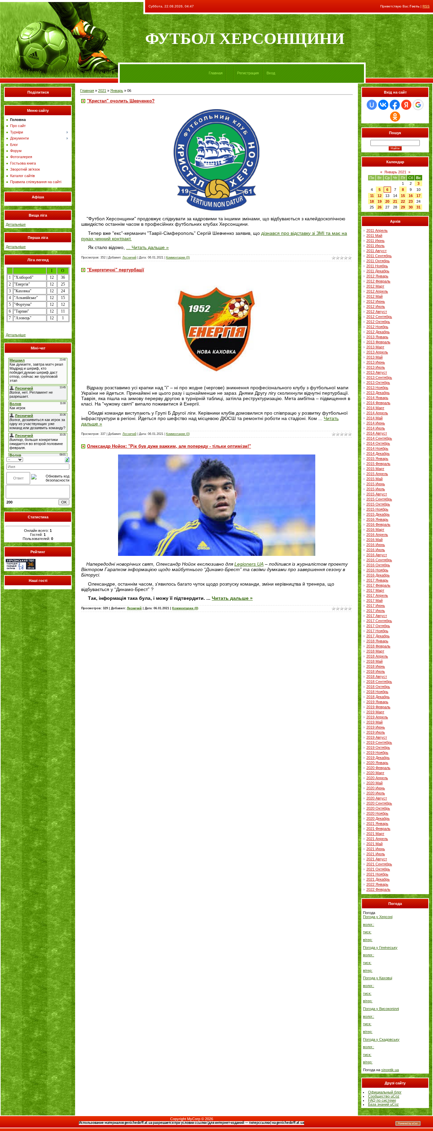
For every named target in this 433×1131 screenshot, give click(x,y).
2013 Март (375, 347)
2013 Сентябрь (379, 377)
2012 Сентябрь (379, 317)
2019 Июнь (375, 727)
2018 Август (376, 676)
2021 (102, 91)
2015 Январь (377, 459)
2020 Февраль (378, 768)
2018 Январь (377, 641)
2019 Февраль (378, 707)
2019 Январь (377, 702)
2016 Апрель (377, 535)
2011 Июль (375, 246)
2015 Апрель (377, 474)
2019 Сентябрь (379, 742)
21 (395, 201)
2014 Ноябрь (377, 448)
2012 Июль (375, 306)
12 (380, 196)
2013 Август (376, 372)
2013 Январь (377, 337)
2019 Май (374, 722)
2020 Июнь (375, 788)
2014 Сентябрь (379, 438)
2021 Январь (377, 823)
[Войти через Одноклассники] (395, 117)
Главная (216, 73)
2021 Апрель (377, 839)
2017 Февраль (378, 585)
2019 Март (375, 712)
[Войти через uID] (372, 105)
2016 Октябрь (378, 565)
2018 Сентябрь (379, 682)
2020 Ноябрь (377, 813)
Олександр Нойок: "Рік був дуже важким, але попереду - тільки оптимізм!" (169, 446)
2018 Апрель (377, 656)
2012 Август (376, 312)
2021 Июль (375, 854)
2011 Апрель (377, 230)
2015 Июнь (375, 484)
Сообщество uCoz (384, 1096)
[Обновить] (67, 459)
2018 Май (374, 661)
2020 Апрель (377, 778)
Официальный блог (385, 1092)
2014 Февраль (378, 403)
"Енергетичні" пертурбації (115, 269)
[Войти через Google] (418, 104)
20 (387, 201)
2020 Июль (375, 793)
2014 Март (375, 408)
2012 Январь (377, 276)
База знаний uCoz (383, 1104)
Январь (116, 91)
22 (403, 201)
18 (372, 201)
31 (418, 207)
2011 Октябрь (378, 261)
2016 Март (375, 529)
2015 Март (375, 469)
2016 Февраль (378, 524)
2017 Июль (375, 611)
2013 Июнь (375, 362)
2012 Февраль (378, 281)
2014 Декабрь (378, 453)
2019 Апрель (377, 717)
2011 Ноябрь (377, 266)
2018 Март (375, 651)
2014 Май (374, 418)
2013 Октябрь (378, 382)
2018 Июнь (375, 666)
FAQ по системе (382, 1100)
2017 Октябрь (378, 626)
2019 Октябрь (378, 747)
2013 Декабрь (378, 393)
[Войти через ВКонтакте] (383, 105)
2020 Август (376, 798)
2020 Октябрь (378, 808)
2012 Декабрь (378, 332)
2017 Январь (377, 580)
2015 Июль (375, 489)
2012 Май (374, 296)
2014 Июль (375, 428)
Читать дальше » (150, 247)
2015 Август (376, 494)
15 (403, 196)
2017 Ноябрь (377, 631)
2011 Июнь (375, 241)
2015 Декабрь (378, 514)
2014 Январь (377, 398)
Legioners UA (249, 564)
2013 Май (374, 357)
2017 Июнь (375, 606)
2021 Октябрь (378, 869)
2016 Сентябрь (379, 560)
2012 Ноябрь (377, 327)
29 (403, 207)
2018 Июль (375, 671)
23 (411, 201)
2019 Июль (375, 732)
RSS (426, 6)
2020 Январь (377, 763)
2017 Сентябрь (379, 621)
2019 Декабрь (378, 758)
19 (380, 201)
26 (380, 207)
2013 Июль (375, 367)
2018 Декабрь (378, 697)
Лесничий (129, 257)
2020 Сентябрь (379, 803)
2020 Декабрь (378, 818)
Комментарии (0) (178, 257)
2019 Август (376, 737)
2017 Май (374, 600)
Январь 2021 (395, 172)
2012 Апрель (377, 291)
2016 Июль (375, 550)
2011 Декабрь (377, 271)
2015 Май (374, 479)
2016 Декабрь (378, 575)
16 (411, 196)
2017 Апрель (377, 595)
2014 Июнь (375, 423)
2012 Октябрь (378, 322)
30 (411, 207)
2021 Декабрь (378, 879)
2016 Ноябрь (377, 570)
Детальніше (16, 224)
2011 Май (374, 235)
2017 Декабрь (378, 636)
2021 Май (374, 844)
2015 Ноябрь (377, 509)
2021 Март (375, 834)
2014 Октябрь (378, 443)
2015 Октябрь (378, 504)
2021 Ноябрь (377, 874)
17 (418, 196)
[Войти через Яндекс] (406, 105)
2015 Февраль (378, 464)
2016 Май (374, 540)
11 (372, 196)
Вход (271, 73)
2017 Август (376, 616)
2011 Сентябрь (379, 256)
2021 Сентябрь (379, 864)
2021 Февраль (378, 829)
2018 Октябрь (378, 687)
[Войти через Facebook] (395, 105)
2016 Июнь (375, 545)
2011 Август (376, 251)
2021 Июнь (375, 849)
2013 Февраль (378, 342)
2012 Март (375, 286)
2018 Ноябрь (377, 692)
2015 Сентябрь (379, 499)
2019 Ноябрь (377, 753)
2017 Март (375, 590)
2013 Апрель (377, 352)
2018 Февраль (378, 646)
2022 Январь (377, 884)
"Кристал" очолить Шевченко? (121, 100)
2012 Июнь (375, 301)
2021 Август (376, 859)
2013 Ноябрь (377, 388)
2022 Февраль (378, 889)
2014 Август (376, 433)
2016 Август (376, 555)
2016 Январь (377, 519)
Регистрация (248, 73)
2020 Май (374, 783)
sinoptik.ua (390, 1070)
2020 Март (375, 773)
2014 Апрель (377, 413)
